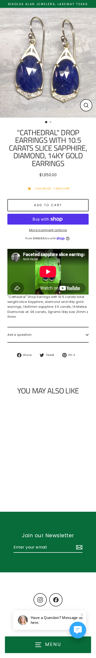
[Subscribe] (78, 547)
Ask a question (19, 335)
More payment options (48, 230)
